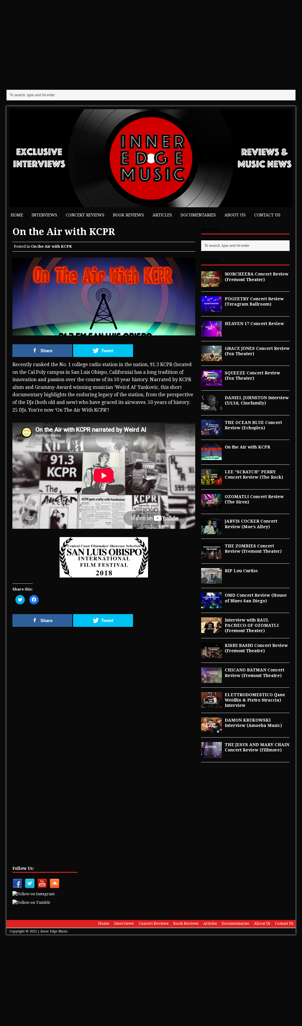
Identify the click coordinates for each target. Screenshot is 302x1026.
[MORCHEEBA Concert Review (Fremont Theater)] (211, 283)
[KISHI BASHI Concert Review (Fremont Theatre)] (211, 655)
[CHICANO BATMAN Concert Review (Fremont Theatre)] (211, 679)
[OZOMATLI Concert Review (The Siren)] (211, 506)
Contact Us (267, 215)
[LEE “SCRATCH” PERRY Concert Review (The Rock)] (211, 481)
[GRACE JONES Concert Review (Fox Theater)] (211, 357)
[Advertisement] (151, 44)
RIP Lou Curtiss (241, 570)
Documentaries (198, 215)
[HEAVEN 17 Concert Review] (211, 333)
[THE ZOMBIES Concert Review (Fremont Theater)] (211, 555)
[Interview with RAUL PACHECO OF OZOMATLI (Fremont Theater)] (211, 629)
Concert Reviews (85, 215)
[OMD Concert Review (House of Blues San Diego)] (211, 605)
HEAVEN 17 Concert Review (254, 323)
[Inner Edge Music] (151, 158)
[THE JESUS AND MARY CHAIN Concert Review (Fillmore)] (211, 754)
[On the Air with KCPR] (211, 456)
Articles (162, 215)
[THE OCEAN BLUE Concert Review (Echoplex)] (211, 432)
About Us (235, 215)
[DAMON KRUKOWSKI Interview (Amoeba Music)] (211, 729)
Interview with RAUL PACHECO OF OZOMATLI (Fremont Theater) (252, 625)
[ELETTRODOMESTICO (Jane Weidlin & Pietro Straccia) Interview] (211, 704)
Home (17, 215)
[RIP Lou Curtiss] (211, 580)
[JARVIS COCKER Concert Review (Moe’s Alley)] (211, 531)
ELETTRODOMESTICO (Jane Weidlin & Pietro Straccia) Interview (255, 700)
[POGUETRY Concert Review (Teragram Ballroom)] (211, 308)
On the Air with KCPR (51, 246)
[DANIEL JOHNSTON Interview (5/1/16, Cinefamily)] (211, 407)
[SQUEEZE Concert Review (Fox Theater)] (211, 382)
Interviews (44, 215)
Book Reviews (128, 215)
